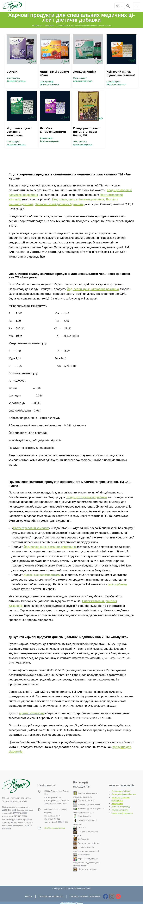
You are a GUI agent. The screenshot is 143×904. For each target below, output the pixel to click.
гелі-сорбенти (117, 584)
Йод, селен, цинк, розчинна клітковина (50, 547)
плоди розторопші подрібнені (86, 497)
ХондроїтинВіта (84, 71)
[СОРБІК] (22, 49)
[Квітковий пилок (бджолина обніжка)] (122, 49)
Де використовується (16, 80)
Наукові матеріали (119, 809)
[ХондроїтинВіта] (88, 49)
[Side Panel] (136, 6)
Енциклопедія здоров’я (122, 813)
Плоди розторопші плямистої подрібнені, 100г (86, 131)
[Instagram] (111, 896)
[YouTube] (118, 896)
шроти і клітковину (31, 713)
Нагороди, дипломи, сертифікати (85, 896)
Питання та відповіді (120, 806)
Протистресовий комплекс (31, 528)
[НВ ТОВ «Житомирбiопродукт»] (12, 6)
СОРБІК (12, 71)
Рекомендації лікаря (120, 791)
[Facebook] (105, 896)
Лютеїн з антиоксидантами (53, 130)
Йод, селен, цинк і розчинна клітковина (19, 131)
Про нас (29, 896)
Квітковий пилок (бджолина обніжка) (121, 73)
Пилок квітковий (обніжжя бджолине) (59, 204)
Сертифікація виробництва (123, 794)
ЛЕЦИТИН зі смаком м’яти (54, 73)
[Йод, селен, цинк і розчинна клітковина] (22, 106)
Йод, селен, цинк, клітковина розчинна (78, 199)
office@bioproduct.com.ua (54, 828)
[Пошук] (128, 6)
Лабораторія (117, 803)
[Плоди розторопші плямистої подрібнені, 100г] (88, 106)
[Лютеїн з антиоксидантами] (55, 106)
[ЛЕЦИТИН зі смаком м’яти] (55, 49)
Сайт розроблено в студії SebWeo (71, 903)
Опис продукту (13, 78)
